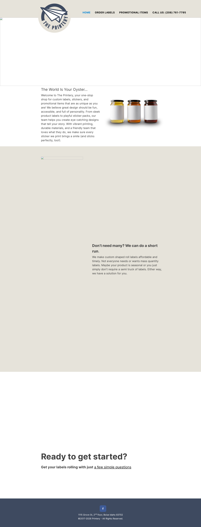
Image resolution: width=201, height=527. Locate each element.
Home (87, 12)
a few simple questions (112, 467)
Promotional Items (133, 12)
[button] (4, 52)
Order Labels (105, 12)
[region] (100, 52)
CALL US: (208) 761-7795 (169, 12)
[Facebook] (103, 508)
